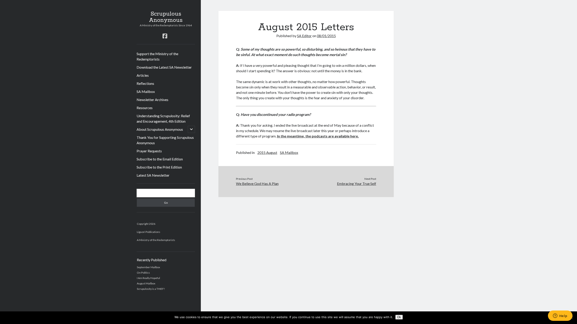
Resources (145, 108)
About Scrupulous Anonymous (160, 129)
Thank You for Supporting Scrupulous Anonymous (165, 140)
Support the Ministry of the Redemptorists (157, 56)
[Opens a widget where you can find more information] (560, 316)
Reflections (145, 83)
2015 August (267, 152)
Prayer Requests (149, 151)
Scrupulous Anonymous (166, 17)
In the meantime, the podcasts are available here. (318, 136)
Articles (143, 75)
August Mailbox (146, 283)
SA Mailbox (146, 91)
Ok (399, 317)
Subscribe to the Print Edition (159, 167)
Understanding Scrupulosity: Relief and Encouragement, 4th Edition (163, 118)
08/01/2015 (326, 36)
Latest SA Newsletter (153, 175)
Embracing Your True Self (356, 183)
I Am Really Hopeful (148, 278)
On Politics (143, 272)
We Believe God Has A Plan (257, 183)
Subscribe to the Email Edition (160, 159)
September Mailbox (148, 267)
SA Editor (304, 36)
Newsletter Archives (152, 99)
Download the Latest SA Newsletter (164, 67)
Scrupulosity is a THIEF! (151, 288)
